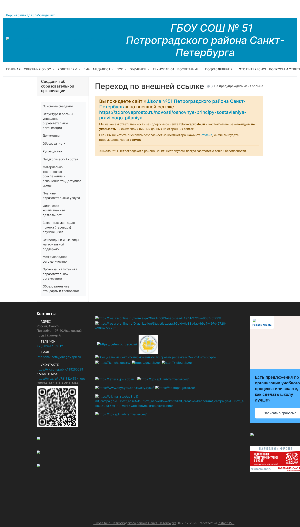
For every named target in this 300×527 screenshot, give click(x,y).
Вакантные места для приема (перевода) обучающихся (59, 227)
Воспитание (188, 69)
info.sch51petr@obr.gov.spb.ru (59, 357)
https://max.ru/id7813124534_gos (61, 379)
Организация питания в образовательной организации (60, 273)
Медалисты (103, 69)
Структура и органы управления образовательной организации (58, 121)
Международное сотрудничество (55, 259)
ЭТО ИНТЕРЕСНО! (252, 69)
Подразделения (219, 69)
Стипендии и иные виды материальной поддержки (61, 244)
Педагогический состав (60, 159)
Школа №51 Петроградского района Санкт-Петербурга (134, 523)
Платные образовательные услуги (61, 195)
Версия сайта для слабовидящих (30, 15)
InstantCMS (226, 523)
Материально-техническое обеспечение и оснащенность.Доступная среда (62, 176)
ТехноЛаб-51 (163, 69)
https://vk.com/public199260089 (60, 369)
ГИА (87, 69)
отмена (206, 135)
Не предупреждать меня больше (238, 86)
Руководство (52, 151)
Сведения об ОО (38, 69)
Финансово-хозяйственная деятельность (54, 210)
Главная (13, 69)
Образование (53, 143)
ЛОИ (120, 69)
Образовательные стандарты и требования (61, 288)
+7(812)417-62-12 (50, 346)
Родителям (68, 69)
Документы (51, 136)
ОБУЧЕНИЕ (138, 69)
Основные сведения (58, 106)
